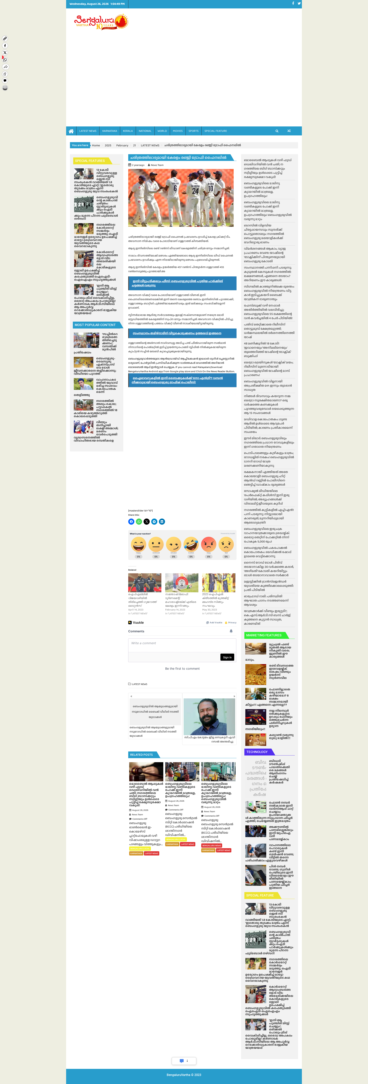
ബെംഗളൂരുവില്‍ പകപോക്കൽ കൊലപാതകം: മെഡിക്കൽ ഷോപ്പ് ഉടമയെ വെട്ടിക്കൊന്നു (267, 552)
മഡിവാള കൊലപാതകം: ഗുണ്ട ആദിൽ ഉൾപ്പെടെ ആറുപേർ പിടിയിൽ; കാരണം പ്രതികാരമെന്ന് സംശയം (268, 425)
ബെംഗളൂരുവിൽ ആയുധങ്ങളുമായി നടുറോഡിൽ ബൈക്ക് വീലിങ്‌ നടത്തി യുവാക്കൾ (154, 721)
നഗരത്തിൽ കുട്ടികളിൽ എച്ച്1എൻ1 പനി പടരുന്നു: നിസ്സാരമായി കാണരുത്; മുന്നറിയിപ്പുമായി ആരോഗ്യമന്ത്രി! (269, 516)
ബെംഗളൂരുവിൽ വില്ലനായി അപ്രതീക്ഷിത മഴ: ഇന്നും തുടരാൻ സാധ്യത (268, 385)
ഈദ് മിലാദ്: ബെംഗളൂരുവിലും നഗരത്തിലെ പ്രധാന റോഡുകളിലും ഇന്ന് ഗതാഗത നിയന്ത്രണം (269, 442)
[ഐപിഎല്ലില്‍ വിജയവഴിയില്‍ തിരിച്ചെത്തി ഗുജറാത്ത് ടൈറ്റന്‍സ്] (144, 582)
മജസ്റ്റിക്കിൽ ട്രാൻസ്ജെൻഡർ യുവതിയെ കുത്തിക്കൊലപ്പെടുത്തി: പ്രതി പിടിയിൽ (269, 585)
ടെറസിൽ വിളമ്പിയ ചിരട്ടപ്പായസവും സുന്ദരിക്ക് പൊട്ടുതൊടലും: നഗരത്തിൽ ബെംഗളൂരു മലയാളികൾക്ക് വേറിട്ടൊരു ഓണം (264, 233)
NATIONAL (145, 131)
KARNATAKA (109, 131)
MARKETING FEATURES (264, 635)
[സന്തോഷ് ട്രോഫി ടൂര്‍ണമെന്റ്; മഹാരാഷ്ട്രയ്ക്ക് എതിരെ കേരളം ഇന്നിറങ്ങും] (181, 582)
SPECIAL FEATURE (216, 131)
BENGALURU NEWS (211, 845)
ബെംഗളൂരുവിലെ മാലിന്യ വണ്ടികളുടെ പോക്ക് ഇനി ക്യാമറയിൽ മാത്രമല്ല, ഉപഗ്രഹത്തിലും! (262, 189)
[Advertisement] (220, 61)
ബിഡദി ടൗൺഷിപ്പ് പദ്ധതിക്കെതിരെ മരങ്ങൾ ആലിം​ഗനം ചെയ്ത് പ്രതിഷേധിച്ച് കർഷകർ (263, 778)
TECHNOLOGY (257, 752)
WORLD (162, 131)
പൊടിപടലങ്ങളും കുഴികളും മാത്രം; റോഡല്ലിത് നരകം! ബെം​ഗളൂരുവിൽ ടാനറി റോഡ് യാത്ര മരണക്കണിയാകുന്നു (269, 459)
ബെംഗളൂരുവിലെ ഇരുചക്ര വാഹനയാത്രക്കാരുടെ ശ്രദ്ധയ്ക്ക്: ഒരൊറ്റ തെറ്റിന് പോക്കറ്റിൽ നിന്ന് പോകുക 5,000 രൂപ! (267, 535)
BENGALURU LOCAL (140, 848)
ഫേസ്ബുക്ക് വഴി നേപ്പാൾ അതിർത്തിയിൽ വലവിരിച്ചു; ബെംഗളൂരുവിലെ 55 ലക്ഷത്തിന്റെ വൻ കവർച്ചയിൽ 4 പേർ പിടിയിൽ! (268, 311)
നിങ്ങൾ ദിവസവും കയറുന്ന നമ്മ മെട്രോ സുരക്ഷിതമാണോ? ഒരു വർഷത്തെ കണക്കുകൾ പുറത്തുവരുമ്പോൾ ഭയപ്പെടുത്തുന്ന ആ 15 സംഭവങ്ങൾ (269, 404)
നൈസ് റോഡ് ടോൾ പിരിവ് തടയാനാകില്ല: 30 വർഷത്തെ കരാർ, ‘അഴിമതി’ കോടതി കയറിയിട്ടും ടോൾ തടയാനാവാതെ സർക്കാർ (269, 568)
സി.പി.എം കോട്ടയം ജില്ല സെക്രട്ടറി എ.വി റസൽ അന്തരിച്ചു (209, 739)
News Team (157, 165)
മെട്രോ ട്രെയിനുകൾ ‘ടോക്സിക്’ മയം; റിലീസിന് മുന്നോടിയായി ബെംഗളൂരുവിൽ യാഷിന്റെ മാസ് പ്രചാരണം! (268, 368)
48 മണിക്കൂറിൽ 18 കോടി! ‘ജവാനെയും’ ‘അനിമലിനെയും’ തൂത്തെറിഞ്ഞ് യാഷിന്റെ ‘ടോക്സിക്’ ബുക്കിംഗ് (267, 349)
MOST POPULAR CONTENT (95, 325)
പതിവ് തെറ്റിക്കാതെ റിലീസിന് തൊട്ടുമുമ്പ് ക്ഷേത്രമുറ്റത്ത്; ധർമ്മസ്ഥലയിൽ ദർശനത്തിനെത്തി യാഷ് (269, 330)
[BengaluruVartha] (71, 130)
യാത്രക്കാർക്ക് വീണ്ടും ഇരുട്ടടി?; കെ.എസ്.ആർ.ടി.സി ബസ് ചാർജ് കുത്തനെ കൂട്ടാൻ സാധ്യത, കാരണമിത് (267, 617)
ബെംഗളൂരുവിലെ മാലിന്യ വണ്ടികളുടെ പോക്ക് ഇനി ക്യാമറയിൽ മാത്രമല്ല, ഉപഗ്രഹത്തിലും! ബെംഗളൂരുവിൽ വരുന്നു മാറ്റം (268, 210)
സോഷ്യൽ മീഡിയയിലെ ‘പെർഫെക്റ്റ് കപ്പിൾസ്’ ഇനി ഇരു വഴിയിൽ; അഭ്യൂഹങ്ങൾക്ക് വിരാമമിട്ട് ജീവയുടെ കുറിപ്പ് (266, 497)
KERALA (128, 131)
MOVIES (178, 131)
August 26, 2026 (140, 810)
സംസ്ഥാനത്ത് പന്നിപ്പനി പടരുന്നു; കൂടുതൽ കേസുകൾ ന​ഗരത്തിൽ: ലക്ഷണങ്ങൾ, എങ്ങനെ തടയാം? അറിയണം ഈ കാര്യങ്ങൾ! (268, 273)
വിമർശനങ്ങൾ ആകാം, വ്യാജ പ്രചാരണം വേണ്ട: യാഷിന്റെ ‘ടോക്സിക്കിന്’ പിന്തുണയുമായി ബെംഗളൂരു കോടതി (265, 254)
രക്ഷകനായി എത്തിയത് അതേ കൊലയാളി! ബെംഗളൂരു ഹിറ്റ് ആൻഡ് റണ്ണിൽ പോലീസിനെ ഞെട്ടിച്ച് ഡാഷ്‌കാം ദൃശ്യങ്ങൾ (266, 478)
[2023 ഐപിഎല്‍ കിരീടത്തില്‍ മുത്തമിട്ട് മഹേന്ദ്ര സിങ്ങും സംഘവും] (218, 582)
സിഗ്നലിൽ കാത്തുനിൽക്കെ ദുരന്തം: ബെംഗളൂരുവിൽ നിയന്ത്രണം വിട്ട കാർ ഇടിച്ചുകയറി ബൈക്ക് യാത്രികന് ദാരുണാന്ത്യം (269, 292)
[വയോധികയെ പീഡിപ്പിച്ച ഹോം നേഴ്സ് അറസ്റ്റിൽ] (289, 130)
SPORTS (194, 131)
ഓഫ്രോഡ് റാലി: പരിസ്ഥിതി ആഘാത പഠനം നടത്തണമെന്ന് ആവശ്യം (266, 600)
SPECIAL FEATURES (90, 161)
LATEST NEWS (87, 131)
